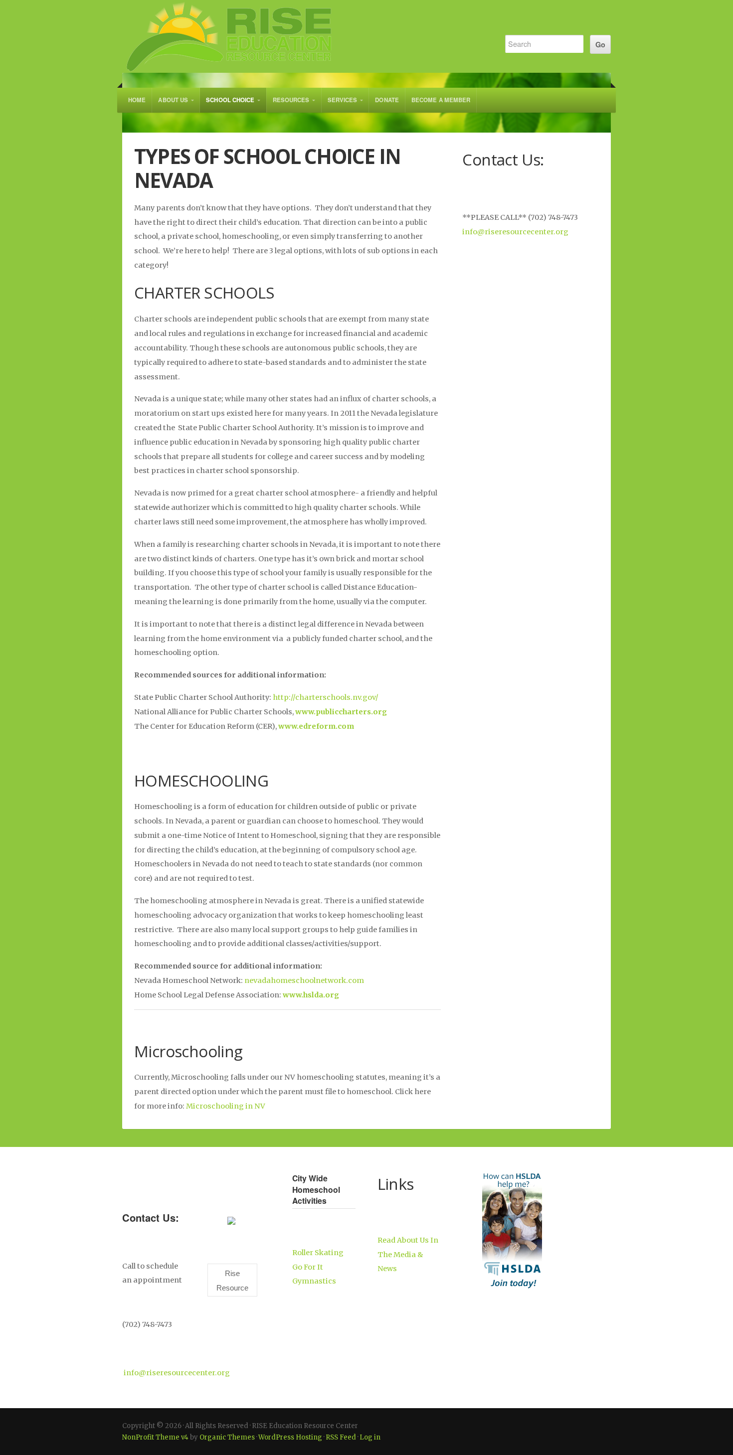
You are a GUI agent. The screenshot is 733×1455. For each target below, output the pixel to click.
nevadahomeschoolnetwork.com (304, 980)
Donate (387, 100)
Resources (291, 100)
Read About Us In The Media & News (407, 1255)
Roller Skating (318, 1252)
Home (137, 100)
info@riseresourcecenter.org (515, 231)
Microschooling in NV (225, 1106)
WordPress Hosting (290, 1437)
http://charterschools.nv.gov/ (325, 697)
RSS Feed (341, 1437)
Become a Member (441, 100)
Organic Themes (227, 1437)
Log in (370, 1437)
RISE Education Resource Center (302, 36)
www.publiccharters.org (341, 711)
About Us (173, 100)
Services (343, 100)
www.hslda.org (311, 994)
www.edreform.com (316, 726)
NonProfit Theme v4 (155, 1437)
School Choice (230, 100)
